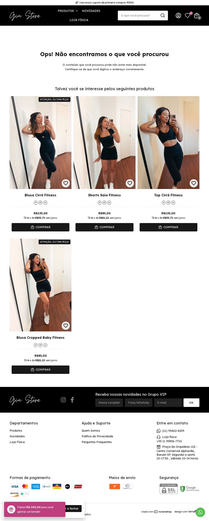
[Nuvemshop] (156, 512)
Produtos (66, 11)
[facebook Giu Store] (72, 399)
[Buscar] (162, 15)
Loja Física (79, 20)
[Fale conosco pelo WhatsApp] (200, 512)
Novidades (91, 11)
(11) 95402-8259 (173, 431)
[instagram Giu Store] (63, 399)
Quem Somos (91, 430)
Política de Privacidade (97, 436)
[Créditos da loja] (185, 511)
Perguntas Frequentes (97, 442)
